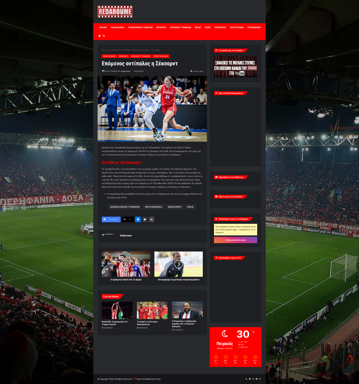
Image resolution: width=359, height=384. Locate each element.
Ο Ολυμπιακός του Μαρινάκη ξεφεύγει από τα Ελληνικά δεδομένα (184, 324)
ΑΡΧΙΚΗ (103, 27)
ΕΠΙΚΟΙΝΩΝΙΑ (254, 27)
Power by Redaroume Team (149, 379)
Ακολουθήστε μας (237, 240)
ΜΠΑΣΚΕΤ (161, 27)
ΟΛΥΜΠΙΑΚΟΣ (154, 206)
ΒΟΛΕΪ (198, 27)
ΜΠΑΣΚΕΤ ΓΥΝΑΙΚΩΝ (180, 27)
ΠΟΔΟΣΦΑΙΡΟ (117, 27)
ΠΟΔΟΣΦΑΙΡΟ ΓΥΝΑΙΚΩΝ (140, 27)
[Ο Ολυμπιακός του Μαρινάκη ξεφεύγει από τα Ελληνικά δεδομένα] (187, 310)
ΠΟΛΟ (208, 27)
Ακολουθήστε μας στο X (230, 258)
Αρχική (106, 50)
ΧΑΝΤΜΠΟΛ (220, 27)
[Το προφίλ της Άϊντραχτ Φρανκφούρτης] (152, 310)
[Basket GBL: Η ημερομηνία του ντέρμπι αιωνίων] (117, 310)
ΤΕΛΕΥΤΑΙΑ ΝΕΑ (161, 56)
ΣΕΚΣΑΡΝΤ (175, 206)
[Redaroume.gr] (115, 12)
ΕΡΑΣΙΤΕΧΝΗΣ (237, 27)
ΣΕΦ (191, 206)
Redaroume (125, 71)
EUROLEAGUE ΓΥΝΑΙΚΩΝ (126, 206)
